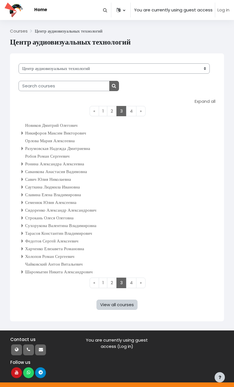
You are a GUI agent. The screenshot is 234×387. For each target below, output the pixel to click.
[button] (105, 10)
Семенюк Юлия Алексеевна (50, 202)
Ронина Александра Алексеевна (54, 164)
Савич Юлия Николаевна (48, 179)
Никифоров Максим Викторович (55, 133)
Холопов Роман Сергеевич (49, 256)
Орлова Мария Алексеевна (50, 141)
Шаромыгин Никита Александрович (59, 272)
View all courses (117, 305)
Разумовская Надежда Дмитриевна (57, 148)
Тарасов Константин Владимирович (58, 233)
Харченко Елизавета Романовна (54, 249)
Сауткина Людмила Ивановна (52, 187)
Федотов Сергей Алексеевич (51, 241)
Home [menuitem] (40, 10)
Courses (19, 31)
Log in (223, 10)
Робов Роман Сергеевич (47, 156)
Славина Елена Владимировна (53, 195)
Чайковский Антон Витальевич (54, 264)
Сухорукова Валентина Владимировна (60, 225)
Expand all (205, 101)
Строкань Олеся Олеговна (49, 218)
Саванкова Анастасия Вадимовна (56, 172)
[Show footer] (220, 377)
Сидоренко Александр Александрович (60, 210)
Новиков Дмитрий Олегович (51, 125)
